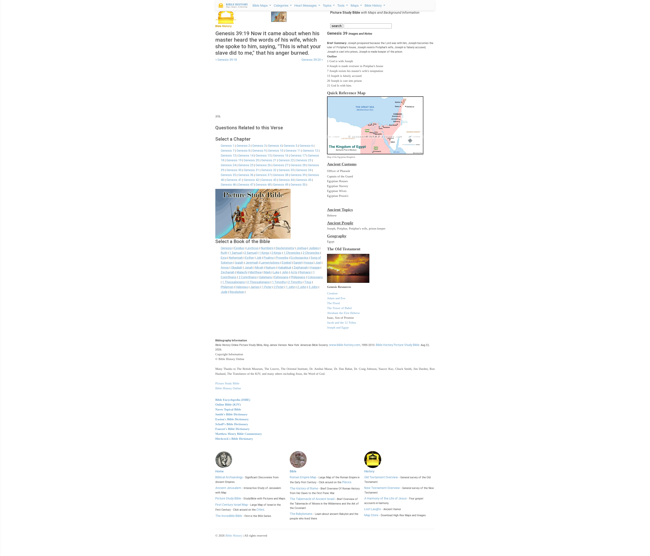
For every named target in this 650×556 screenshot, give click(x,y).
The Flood (333, 303)
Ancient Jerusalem (228, 488)
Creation (332, 293)
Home (219, 471)
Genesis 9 (259, 150)
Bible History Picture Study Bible (397, 345)
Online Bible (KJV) (228, 404)
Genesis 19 (234, 160)
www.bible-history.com (344, 345)
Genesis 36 (245, 175)
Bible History (233, 535)
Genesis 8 (243, 150)
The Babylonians (301, 514)
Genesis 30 (234, 170)
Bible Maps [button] (260, 5)
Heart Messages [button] (306, 5)
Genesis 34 (303, 170)
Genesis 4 (274, 145)
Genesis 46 (228, 184)
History (369, 471)
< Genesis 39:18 (226, 59)
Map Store (371, 515)
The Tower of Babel (339, 308)
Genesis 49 (280, 184)
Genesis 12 (310, 150)
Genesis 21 (268, 160)
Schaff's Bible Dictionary (231, 424)
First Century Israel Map (231, 504)
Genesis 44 (286, 180)
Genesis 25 (245, 165)
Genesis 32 (268, 170)
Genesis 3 (259, 145)
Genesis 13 (228, 155)
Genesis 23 (303, 160)
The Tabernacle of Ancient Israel (312, 499)
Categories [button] (281, 5)
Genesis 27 (280, 165)
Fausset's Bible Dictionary (232, 429)
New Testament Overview (382, 488)
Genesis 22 (286, 160)
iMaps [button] (355, 5)
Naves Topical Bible (228, 409)
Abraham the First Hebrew (343, 313)
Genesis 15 (263, 155)
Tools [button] (341, 5)
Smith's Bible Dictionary (231, 414)
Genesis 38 (280, 175)
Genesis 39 (298, 175)
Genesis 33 (286, 170)
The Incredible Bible (228, 516)
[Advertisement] (269, 86)
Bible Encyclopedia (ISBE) (232, 399)
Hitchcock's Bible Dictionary (234, 438)
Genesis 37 (263, 175)
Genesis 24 (228, 165)
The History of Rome (304, 488)
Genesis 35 (228, 175)
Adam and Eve (336, 298)
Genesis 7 (227, 150)
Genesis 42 (251, 180)
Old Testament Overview (381, 477)
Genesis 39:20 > (312, 59)
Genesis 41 (234, 180)
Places (346, 482)
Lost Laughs (372, 509)
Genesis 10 (275, 150)
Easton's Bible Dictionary (232, 419)
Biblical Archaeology (229, 477)
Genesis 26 (263, 165)
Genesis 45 (303, 180)
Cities (260, 509)
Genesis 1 (227, 145)
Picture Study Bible (228, 498)
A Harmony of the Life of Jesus (385, 498)
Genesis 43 (268, 180)
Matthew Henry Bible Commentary (238, 433)
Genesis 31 (251, 170)
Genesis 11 (293, 150)
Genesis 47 (245, 184)
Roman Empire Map (303, 477)
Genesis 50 (298, 184)
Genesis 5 (290, 145)
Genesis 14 (245, 155)
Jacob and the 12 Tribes (341, 322)
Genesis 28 (298, 165)
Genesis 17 (298, 155)
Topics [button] (327, 5)
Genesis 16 (280, 155)
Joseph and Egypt (338, 327)
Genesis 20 (251, 160)
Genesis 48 (263, 184)
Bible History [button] (374, 5)
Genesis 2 (243, 145)
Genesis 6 (306, 145)
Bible (293, 471)
